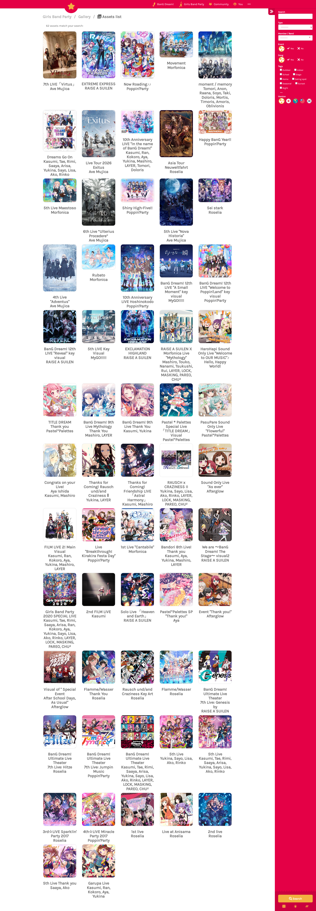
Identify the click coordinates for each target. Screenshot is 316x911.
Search (281, 12)
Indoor (299, 70)
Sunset (301, 83)
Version (282, 96)
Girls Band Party (57, 16)
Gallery (85, 16)
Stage (298, 74)
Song (280, 55)
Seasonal (286, 83)
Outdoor (286, 70)
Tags (280, 66)
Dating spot (300, 79)
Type (280, 22)
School (285, 74)
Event (281, 44)
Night (285, 88)
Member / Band (286, 33)
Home (285, 79)
